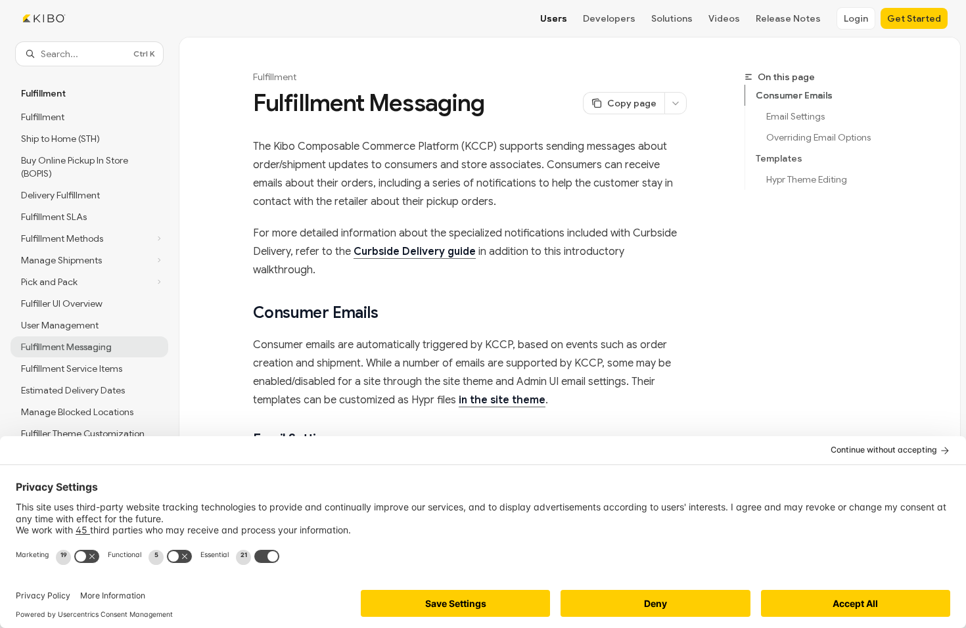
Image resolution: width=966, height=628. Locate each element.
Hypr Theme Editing (806, 179)
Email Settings (795, 116)
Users (553, 18)
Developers (609, 18)
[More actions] (675, 103)
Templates (779, 158)
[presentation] (89, 329)
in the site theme (502, 400)
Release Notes (788, 18)
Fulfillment (274, 77)
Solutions (672, 18)
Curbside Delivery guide (415, 251)
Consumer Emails (794, 95)
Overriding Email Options (818, 137)
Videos (724, 18)
